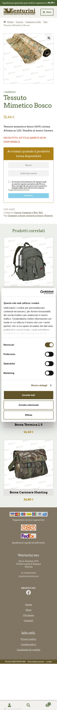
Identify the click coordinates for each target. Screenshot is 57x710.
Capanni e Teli (33, 22)
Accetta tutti (28, 395)
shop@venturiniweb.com (29, 576)
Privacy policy (28, 639)
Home (10, 22)
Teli (45, 22)
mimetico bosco (34, 216)
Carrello (44, 703)
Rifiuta (28, 415)
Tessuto (48, 216)
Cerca (28, 705)
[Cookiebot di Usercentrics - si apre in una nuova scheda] (41, 292)
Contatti (28, 620)
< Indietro (9, 91)
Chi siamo (28, 615)
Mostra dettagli (39, 385)
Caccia (19, 22)
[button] (49, 38)
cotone (21, 216)
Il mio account (9, 705)
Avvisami (28, 195)
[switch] (49, 354)
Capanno (12, 216)
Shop (28, 610)
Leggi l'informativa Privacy (18, 190)
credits (49, 662)
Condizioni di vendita (28, 649)
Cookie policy (28, 644)
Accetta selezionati (29, 405)
